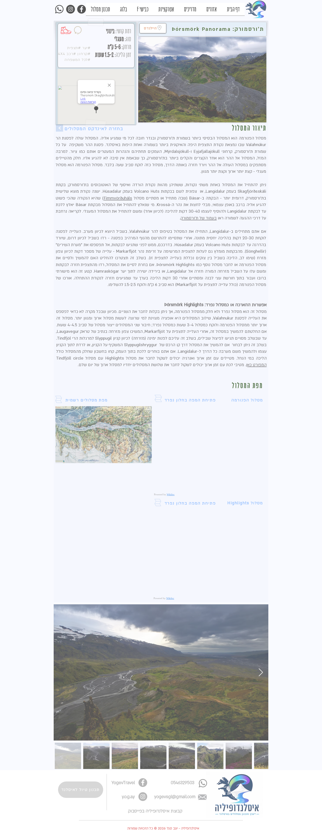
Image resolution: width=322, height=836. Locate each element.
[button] (156, 685)
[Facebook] (185, 805)
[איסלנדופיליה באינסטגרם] (172, 805)
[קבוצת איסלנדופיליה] (198, 805)
